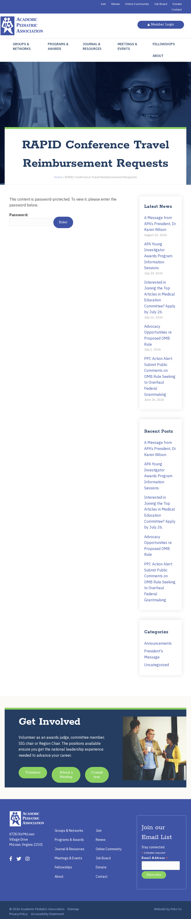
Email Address (155, 858)
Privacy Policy (18, 914)
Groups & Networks (22, 46)
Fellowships (164, 44)
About (158, 56)
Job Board (160, 4)
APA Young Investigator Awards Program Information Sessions (158, 256)
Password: (18, 214)
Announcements (158, 643)
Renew (115, 4)
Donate (177, 4)
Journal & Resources (92, 46)
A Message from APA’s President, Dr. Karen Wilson (160, 223)
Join (103, 4)
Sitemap (73, 909)
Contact (177, 9)
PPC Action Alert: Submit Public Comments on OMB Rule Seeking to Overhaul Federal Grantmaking (159, 376)
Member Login (162, 24)
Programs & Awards (58, 46)
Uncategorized (156, 664)
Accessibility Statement (47, 914)
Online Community (137, 4)
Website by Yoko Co (168, 909)
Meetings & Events (127, 46)
